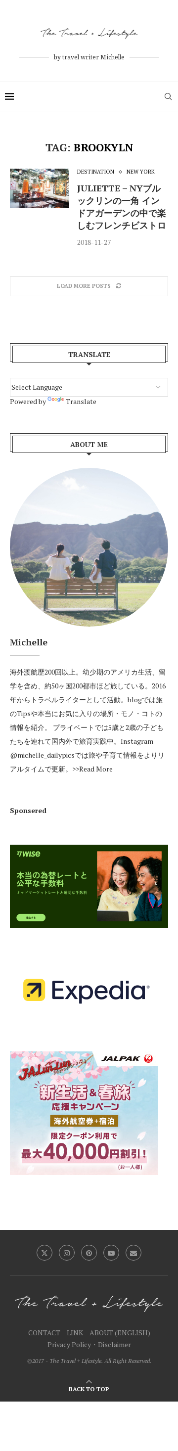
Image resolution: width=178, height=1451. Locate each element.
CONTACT (44, 1332)
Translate (81, 401)
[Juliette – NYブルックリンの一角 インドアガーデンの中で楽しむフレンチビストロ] (39, 188)
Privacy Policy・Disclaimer (89, 1344)
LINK (75, 1332)
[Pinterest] (89, 1253)
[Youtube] (111, 1253)
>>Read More (92, 768)
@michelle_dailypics (42, 755)
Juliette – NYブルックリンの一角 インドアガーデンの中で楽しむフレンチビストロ (121, 206)
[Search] (168, 96)
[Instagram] (67, 1253)
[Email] (133, 1253)
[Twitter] (44, 1253)
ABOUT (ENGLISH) (119, 1332)
